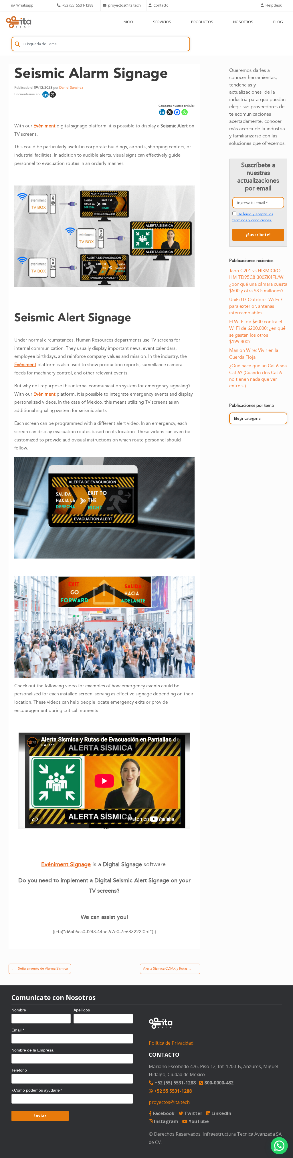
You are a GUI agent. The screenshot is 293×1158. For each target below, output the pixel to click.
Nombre (18, 1010)
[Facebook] (177, 112)
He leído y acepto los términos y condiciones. (252, 217)
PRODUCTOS (202, 21)
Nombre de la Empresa (32, 1050)
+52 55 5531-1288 (172, 1091)
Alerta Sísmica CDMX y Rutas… (170, 968)
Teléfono (19, 1070)
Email (17, 1030)
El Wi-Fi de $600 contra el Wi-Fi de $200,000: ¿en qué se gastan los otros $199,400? (257, 331)
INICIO (128, 21)
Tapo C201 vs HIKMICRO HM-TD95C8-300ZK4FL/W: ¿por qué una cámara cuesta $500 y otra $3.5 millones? (258, 280)
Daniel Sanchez (71, 87)
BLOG (278, 21)
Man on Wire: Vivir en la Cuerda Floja (253, 353)
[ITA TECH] (18, 21)
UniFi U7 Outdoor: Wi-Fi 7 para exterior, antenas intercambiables (256, 306)
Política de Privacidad (171, 1043)
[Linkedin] (45, 94)
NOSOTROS (243, 21)
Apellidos (82, 1010)
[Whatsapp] (184, 112)
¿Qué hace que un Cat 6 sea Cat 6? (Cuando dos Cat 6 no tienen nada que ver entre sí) (258, 375)
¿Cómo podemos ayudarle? (36, 1090)
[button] (279, 1145)
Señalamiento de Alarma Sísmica (40, 968)
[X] (53, 94)
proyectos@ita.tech (169, 1102)
